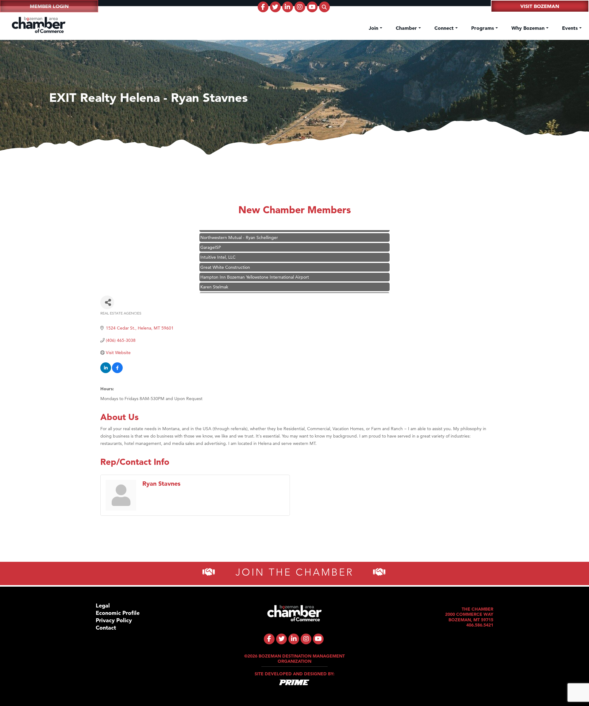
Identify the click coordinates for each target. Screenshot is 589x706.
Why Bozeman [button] (528, 28)
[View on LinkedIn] (105, 371)
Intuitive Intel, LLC (218, 246)
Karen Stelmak (214, 276)
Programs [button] (483, 28)
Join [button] (374, 28)
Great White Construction (225, 256)
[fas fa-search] (324, 7)
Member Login (49, 6)
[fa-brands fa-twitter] (275, 7)
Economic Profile (118, 612)
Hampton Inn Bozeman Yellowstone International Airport (254, 266)
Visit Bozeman (539, 6)
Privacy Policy (114, 620)
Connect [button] (444, 28)
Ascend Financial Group (223, 286)
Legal (103, 605)
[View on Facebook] (117, 371)
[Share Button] (107, 302)
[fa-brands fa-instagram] (299, 7)
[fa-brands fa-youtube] (312, 7)
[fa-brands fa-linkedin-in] (287, 7)
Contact (106, 627)
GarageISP (210, 236)
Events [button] (570, 28)
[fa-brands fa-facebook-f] (263, 7)
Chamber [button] (407, 28)
